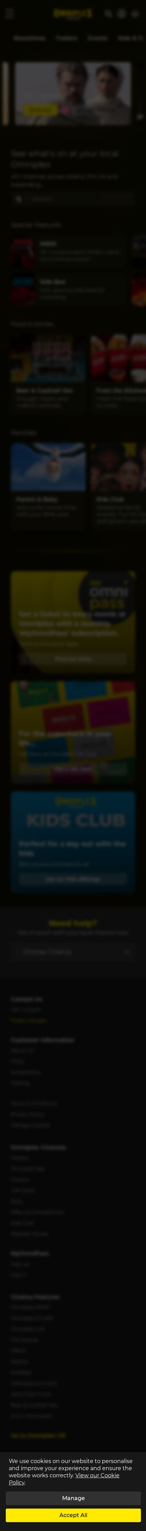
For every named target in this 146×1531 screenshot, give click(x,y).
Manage (73, 1498)
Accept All (73, 1515)
